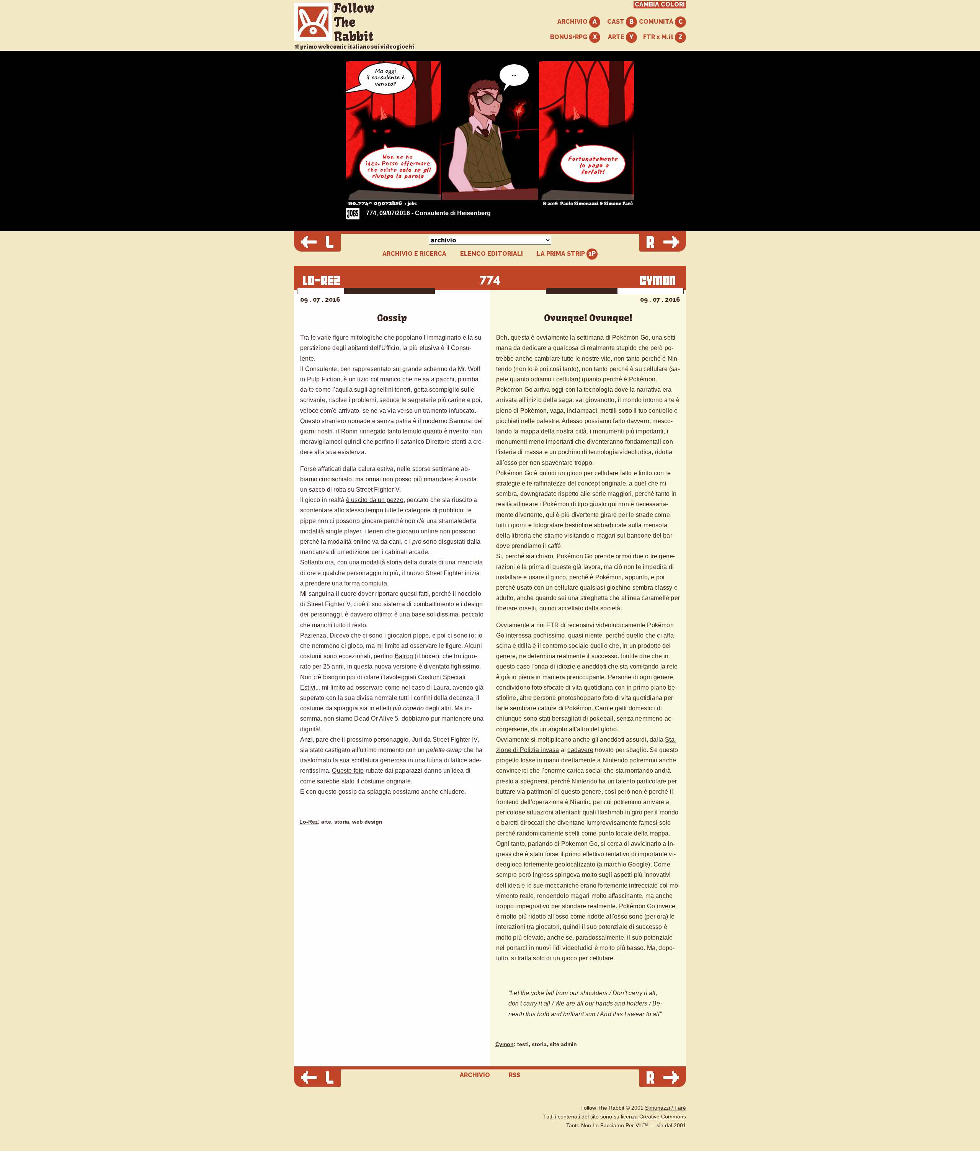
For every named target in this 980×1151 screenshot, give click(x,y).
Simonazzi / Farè (665, 1108)
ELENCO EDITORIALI (491, 253)
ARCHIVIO (573, 21)
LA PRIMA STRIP (561, 253)
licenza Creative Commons (653, 1117)
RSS (514, 1075)
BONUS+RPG (569, 37)
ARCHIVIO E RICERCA (414, 253)
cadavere (580, 750)
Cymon (504, 1044)
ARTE (617, 37)
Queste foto (348, 770)
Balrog (404, 656)
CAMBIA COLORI (660, 4)
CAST (616, 21)
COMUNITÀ (657, 21)
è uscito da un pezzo (374, 500)
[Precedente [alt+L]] (317, 243)
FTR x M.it (659, 37)
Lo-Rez (308, 822)
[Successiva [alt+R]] (662, 243)
